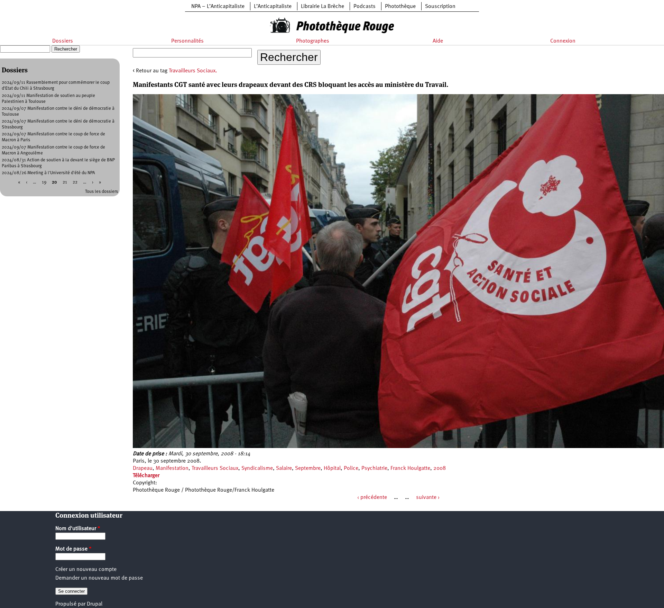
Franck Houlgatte (410, 468)
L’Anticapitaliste (273, 6)
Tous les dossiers (101, 191)
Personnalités (187, 41)
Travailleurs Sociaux (215, 468)
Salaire (284, 468)
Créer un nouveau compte (86, 569)
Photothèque (400, 6)
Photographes (312, 41)
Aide (438, 41)
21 (65, 182)
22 (75, 182)
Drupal (94, 604)
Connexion (562, 41)
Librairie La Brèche (322, 6)
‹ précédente (372, 497)
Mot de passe (73, 549)
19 (44, 182)
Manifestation (172, 468)
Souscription (440, 6)
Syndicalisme (257, 468)
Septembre (308, 468)
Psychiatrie (374, 468)
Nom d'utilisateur (77, 528)
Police (351, 468)
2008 (439, 468)
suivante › (428, 497)
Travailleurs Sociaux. (193, 71)
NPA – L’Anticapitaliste (218, 6)
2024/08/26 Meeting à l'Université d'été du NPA (48, 173)
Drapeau (143, 468)
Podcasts (364, 6)
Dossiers (62, 41)
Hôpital (332, 468)
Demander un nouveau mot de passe (99, 578)
